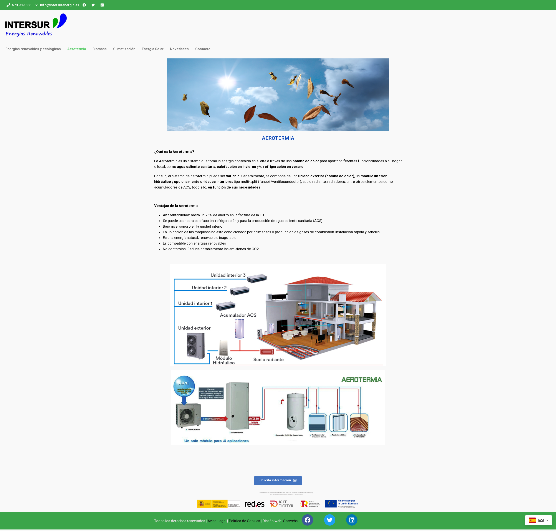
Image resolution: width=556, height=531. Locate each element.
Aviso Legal (217, 521)
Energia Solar (153, 49)
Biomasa (100, 49)
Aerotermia (76, 49)
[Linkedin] (351, 520)
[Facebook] (307, 520)
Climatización (124, 49)
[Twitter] (329, 520)
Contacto (202, 49)
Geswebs (290, 521)
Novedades (179, 49)
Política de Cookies (244, 521)
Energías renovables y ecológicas (33, 49)
